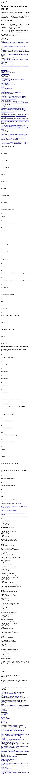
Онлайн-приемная (5, 718)
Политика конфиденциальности (9, 759)
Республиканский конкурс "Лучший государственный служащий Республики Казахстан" (14, 747)
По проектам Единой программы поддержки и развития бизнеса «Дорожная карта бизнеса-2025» (15, 735)
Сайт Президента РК (6, 773)
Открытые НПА (5, 85)
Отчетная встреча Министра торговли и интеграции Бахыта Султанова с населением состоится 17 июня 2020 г (15, 144)
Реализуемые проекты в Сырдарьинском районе (13, 730)
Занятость (3, 63)
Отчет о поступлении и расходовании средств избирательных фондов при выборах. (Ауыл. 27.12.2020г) (15, 102)
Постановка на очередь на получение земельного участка (15, 516)
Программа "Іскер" (16, 726)
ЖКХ (2, 67)
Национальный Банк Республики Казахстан (11, 693)
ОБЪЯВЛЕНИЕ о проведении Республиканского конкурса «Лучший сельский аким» (13, 139)
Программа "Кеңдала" (18, 725)
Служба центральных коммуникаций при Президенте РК (15, 772)
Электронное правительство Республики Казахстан (13, 708)
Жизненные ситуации (6, 768)
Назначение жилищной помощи (9, 510)
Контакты (3, 716)
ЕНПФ (2, 87)
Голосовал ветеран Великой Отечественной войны (13, 50)
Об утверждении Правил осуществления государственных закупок (11, 93)
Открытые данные (5, 78)
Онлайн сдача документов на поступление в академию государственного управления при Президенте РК (14, 135)
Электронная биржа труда (7, 88)
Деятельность (4, 712)
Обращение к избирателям (7, 64)
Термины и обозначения (7, 762)
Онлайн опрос (4, 83)
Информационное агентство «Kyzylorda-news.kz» (13, 701)
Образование (4, 70)
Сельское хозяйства (5, 75)
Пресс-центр (4, 710)
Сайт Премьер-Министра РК (8, 771)
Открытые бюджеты (6, 89)
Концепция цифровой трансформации (10, 769)
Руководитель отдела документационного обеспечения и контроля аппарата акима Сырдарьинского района (15, 115)
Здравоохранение (5, 74)
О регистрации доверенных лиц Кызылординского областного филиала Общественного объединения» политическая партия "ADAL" (13, 98)
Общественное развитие (7, 68)
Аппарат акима (4, 713)
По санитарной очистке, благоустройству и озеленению (14, 66)
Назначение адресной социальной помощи (11, 503)
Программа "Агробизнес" (21, 754)
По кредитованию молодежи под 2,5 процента (13, 728)
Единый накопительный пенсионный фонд (11, 696)
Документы (3, 714)
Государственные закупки (7, 81)
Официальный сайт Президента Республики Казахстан (14, 698)
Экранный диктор (5, 760)
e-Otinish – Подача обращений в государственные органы (15, 705)
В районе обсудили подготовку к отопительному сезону (15, 42)
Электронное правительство (8, 84)
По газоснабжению (5, 71)
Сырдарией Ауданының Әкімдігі (9, 756)
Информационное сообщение (8, 72)
